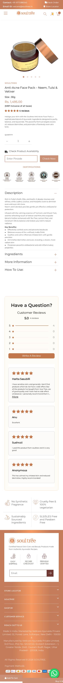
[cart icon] (58, 14)
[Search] (45, 14)
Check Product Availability (24, 151)
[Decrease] (7, 139)
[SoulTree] (25, 13)
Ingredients (14, 254)
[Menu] (5, 13)
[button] (12, 110)
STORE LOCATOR (12, 591)
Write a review (31, 355)
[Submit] (50, 573)
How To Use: (14, 269)
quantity (9, 135)
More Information (18, 262)
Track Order (53, 2)
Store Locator (52, 6)
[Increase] (29, 139)
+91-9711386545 (19, 2)
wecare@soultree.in (23, 6)
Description (14, 193)
